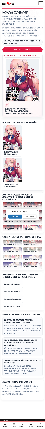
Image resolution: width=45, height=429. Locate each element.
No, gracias (30, 216)
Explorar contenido (22, 50)
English (15, 216)
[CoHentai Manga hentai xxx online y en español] (8, 3)
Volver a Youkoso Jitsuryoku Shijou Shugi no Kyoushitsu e (22, 42)
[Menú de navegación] (41, 3)
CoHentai (5, 421)
